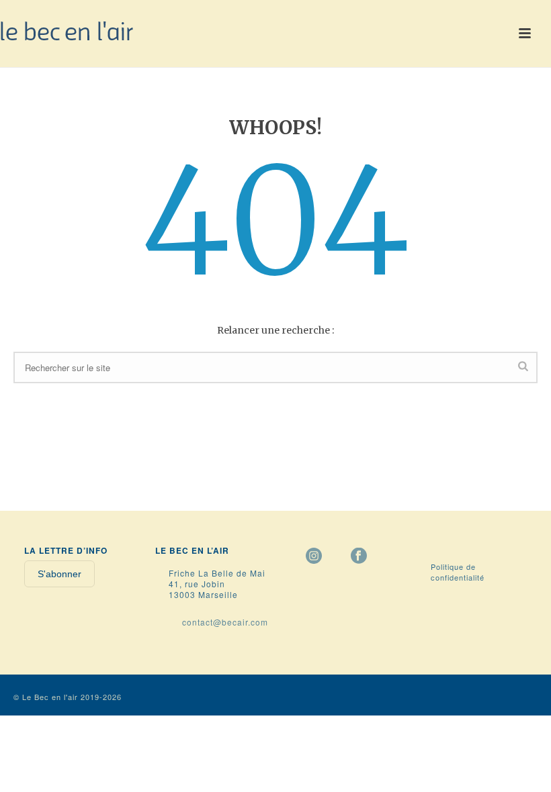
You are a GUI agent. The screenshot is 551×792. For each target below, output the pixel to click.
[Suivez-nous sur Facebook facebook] (359, 556)
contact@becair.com (225, 622)
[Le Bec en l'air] (67, 30)
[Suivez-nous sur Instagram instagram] (314, 556)
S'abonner (59, 573)
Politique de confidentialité (457, 572)
